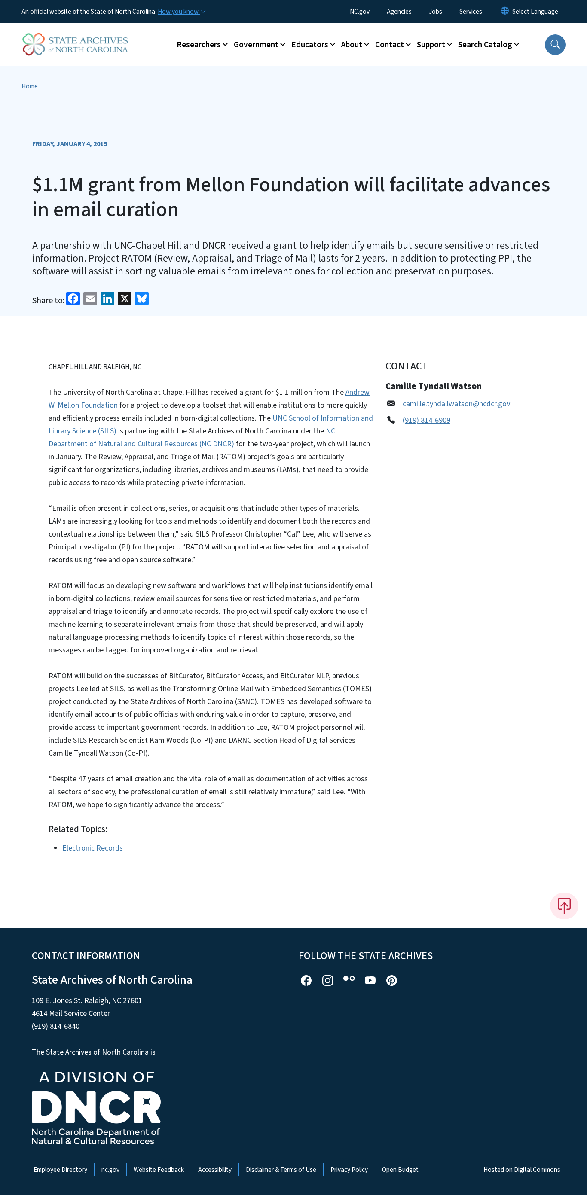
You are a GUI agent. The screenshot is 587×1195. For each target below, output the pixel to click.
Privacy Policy (349, 1169)
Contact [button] (389, 45)
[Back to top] (564, 906)
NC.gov (360, 11)
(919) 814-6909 (426, 420)
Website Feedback (159, 1169)
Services (470, 11)
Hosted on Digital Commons (521, 1169)
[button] (555, 44)
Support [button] (431, 45)
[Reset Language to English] (505, 11)
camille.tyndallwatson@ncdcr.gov (456, 404)
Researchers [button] (199, 45)
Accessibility (215, 1169)
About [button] (351, 45)
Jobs (435, 11)
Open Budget (400, 1169)
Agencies (399, 11)
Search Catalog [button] (485, 45)
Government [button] (256, 45)
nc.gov (110, 1169)
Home (29, 86)
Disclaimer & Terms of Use (281, 1169)
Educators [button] (309, 45)
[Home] (75, 35)
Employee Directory (60, 1169)
